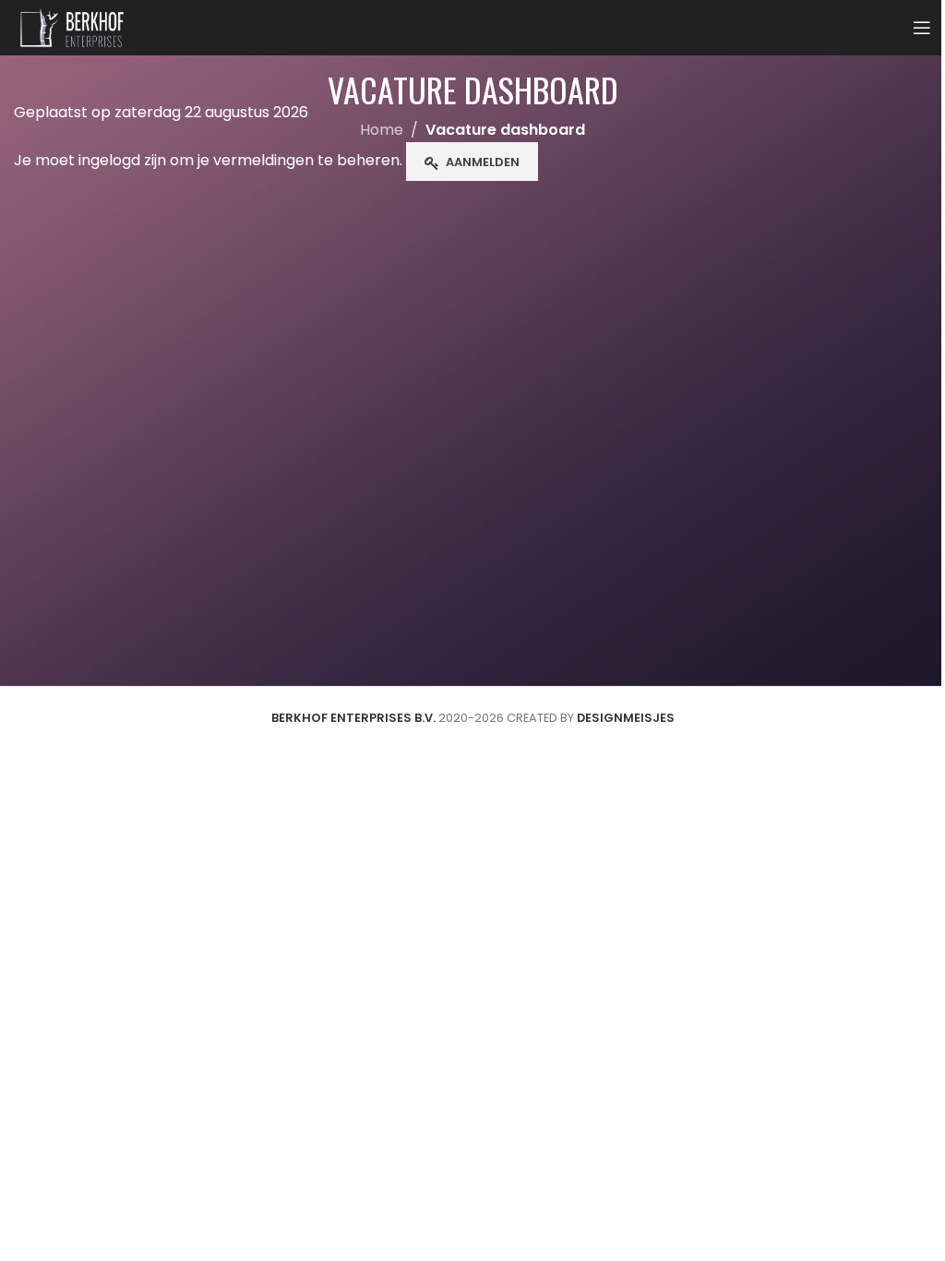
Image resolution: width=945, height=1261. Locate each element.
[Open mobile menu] (921, 27)
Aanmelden (483, 162)
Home (381, 129)
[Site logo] (72, 26)
